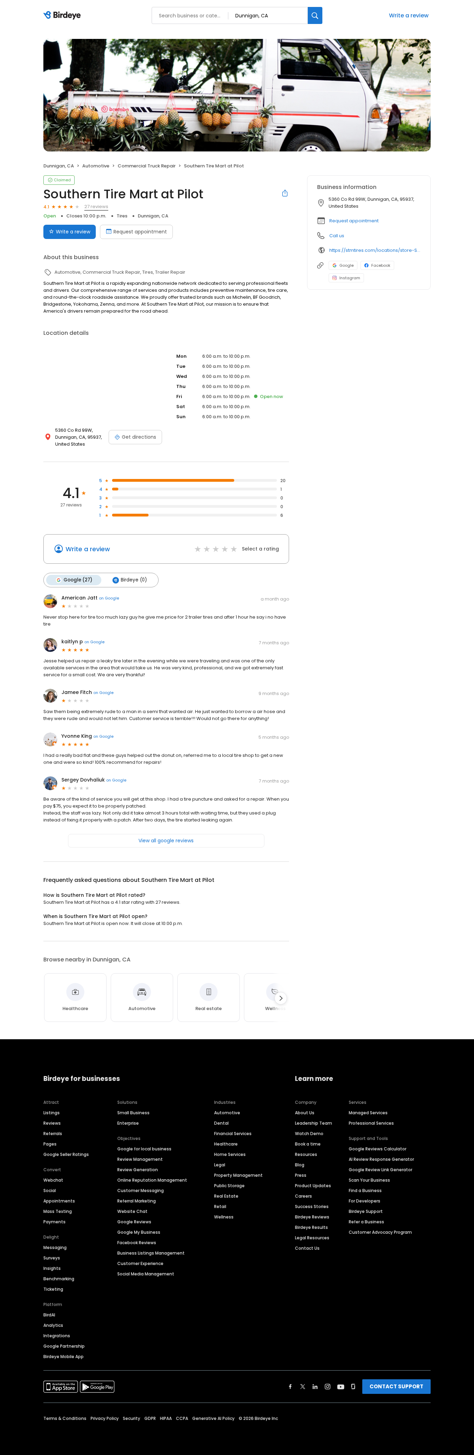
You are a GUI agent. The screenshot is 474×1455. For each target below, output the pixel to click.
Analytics (53, 1325)
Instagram (349, 278)
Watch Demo (309, 1133)
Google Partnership (64, 1346)
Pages (50, 1144)
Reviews (52, 1123)
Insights (52, 1268)
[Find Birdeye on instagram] (327, 1386)
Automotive (227, 1113)
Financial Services (233, 1133)
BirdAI (49, 1315)
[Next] (280, 998)
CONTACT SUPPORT (396, 1386)
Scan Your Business (369, 1180)
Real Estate (226, 1196)
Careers (303, 1196)
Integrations (56, 1336)
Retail (220, 1206)
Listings (51, 1113)
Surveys (51, 1258)
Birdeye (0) (134, 580)
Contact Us (307, 1248)
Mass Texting (57, 1211)
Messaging (55, 1247)
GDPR (150, 1418)
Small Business (133, 1113)
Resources (306, 1154)
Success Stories (312, 1206)
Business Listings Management (151, 1253)
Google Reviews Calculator (377, 1149)
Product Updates (313, 1186)
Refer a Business (366, 1222)
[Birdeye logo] (63, 15)
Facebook (380, 265)
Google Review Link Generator (380, 1170)
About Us (304, 1113)
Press (300, 1175)
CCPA (182, 1418)
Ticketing (53, 1289)
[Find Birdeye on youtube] (340, 1386)
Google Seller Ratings (66, 1154)
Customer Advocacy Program (380, 1232)
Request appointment (140, 231)
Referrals (52, 1133)
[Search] (315, 15)
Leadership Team (313, 1123)
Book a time (308, 1144)
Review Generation (137, 1170)
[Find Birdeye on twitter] (302, 1386)
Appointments (59, 1201)
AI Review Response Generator (381, 1159)
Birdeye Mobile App (63, 1356)
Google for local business (144, 1149)
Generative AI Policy (213, 1418)
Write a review (409, 15)
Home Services (230, 1154)
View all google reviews (166, 840)
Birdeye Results (311, 1227)
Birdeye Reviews (312, 1217)
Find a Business (365, 1190)
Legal (219, 1165)
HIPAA (166, 1418)
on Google (109, 598)
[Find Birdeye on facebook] (290, 1386)
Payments (54, 1222)
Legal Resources (312, 1238)
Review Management (140, 1159)
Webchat (53, 1180)
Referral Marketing (136, 1201)
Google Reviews (134, 1222)
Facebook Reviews (136, 1243)
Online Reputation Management (152, 1180)
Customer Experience (140, 1263)
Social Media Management (145, 1274)
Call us (336, 235)
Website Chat (132, 1211)
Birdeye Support (366, 1211)
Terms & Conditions (64, 1418)
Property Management (238, 1175)
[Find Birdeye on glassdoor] (353, 1386)
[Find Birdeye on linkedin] (315, 1386)
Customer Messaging (140, 1190)
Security (131, 1418)
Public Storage (229, 1186)
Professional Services (371, 1123)
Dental (221, 1123)
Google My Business (138, 1232)
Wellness (224, 1217)
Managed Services (368, 1113)
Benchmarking (58, 1279)
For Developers (364, 1201)
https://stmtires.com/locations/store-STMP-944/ (375, 250)
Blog (299, 1165)
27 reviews (96, 206)
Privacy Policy (105, 1418)
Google (346, 265)
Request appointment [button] (354, 220)
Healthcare (226, 1144)
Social (49, 1190)
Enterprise (128, 1123)
